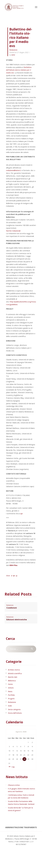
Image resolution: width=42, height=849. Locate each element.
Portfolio (11, 695)
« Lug (12, 767)
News (10, 691)
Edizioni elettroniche (16, 619)
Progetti (11, 698)
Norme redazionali (13, 231)
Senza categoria (14, 709)
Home (10, 684)
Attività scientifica (15, 673)
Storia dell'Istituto (15, 713)
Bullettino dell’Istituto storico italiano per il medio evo (19, 70)
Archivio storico (14, 670)
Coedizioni (11, 608)
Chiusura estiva (14, 785)
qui (21, 513)
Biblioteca (12, 680)
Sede (10, 706)
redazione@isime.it (13, 170)
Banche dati (12, 677)
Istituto (11, 688)
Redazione (13, 50)
